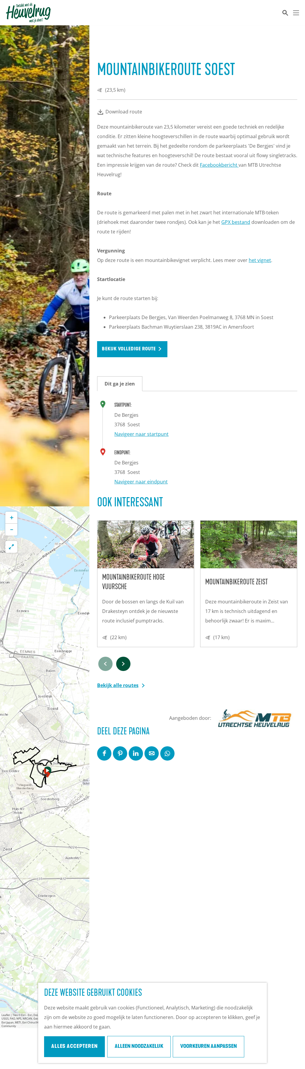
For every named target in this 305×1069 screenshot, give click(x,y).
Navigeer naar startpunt (141, 434)
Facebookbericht (219, 165)
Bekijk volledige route (129, 349)
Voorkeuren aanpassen (208, 1046)
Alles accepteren (74, 1046)
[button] (47, 773)
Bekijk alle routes (118, 685)
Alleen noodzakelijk (139, 1046)
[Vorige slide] (105, 664)
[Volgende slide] (123, 664)
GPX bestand (235, 222)
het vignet (260, 260)
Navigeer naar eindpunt (141, 481)
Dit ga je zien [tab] (120, 383)
